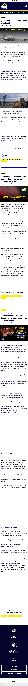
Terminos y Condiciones (14, 673)
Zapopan (3, 297)
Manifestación (19, 616)
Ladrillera (20, 296)
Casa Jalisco (4, 616)
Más (24, 12)
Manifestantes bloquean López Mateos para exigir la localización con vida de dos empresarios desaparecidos (14, 610)
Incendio (14, 296)
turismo (4, 161)
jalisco (11, 159)
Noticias (8, 12)
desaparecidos (11, 616)
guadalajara (5, 159)
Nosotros (14, 669)
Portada (3, 12)
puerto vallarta (19, 159)
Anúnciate (14, 666)
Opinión (13, 12)
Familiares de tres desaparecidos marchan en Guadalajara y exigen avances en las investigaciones (14, 248)
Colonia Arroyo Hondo (6, 296)
